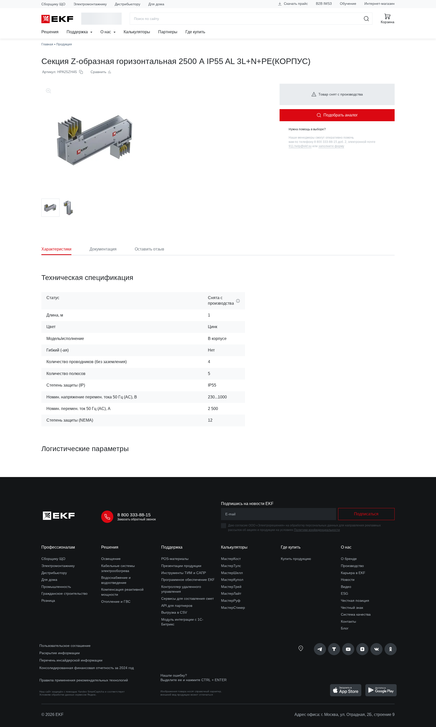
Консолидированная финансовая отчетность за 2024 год (86, 668)
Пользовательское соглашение (65, 646)
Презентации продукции (181, 566)
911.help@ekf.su (300, 146)
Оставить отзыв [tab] (149, 249)
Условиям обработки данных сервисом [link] (63, 694)
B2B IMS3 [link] (324, 4)
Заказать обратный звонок (136, 519)
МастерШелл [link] (232, 573)
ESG (344, 593)
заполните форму (331, 146)
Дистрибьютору (127, 4)
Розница (48, 600)
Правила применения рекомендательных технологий (83, 680)
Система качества (356, 614)
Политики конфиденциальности (317, 530)
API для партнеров (176, 606)
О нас (106, 32)
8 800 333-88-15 (134, 514)
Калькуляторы (137, 32)
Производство (352, 566)
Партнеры (167, 32)
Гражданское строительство (64, 593)
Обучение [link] (348, 4)
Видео (346, 587)
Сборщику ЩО (53, 4)
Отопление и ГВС (115, 601)
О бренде (349, 559)
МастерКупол (232, 580)
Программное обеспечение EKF (188, 580)
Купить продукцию (296, 559)
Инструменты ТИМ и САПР (183, 573)
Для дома (156, 4)
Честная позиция (355, 600)
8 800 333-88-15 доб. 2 (330, 142)
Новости (348, 580)
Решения (50, 32)
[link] (320, 649)
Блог (344, 628)
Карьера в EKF (353, 573)
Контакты (348, 621)
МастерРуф (230, 600)
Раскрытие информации (59, 653)
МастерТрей (231, 587)
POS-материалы (174, 559)
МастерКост (231, 559)
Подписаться (366, 514)
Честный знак (352, 608)
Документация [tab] (103, 249)
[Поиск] (366, 19)
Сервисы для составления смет (187, 598)
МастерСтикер (233, 608)
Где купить (195, 32)
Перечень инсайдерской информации (70, 660)
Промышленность (56, 587)
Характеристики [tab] (56, 249)
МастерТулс (231, 566)
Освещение (111, 559)
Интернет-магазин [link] (379, 4)
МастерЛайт (231, 593)
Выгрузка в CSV (174, 612)
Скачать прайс (295, 4)
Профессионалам (58, 547)
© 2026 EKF (52, 714)
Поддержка (78, 32)
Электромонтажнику (90, 4)
